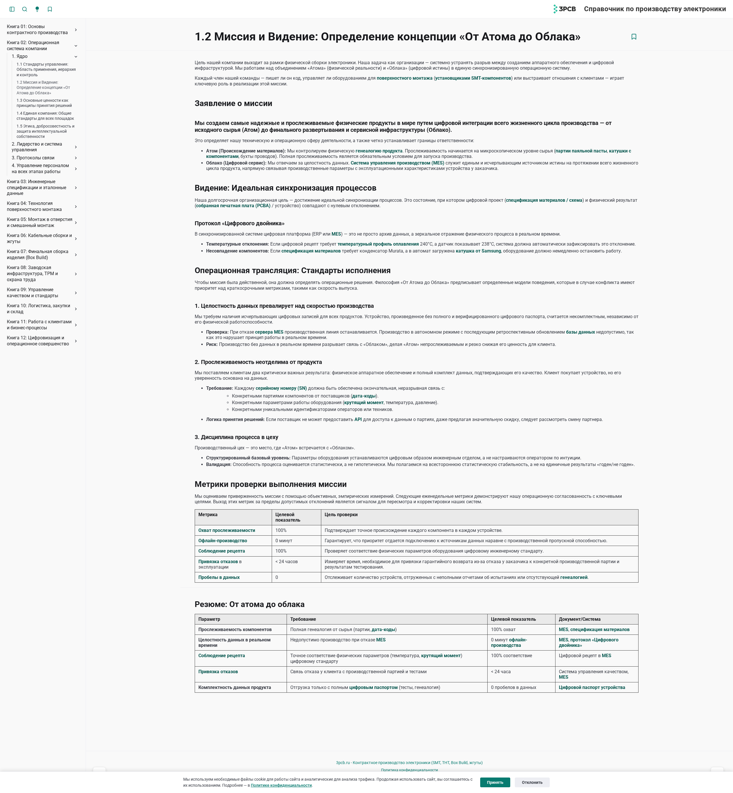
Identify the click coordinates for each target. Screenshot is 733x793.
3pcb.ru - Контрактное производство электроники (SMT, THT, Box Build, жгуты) (409, 762)
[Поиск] (24, 9)
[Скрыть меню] (12, 9)
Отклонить (532, 782)
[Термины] (37, 9)
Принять (495, 782)
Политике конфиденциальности (281, 785)
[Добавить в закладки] (634, 36)
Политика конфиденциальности (409, 770)
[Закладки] (50, 9)
